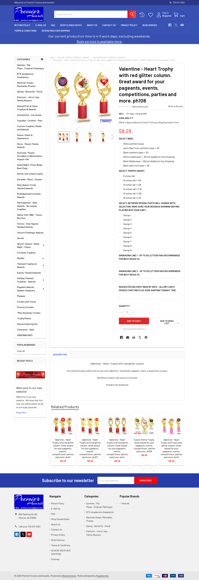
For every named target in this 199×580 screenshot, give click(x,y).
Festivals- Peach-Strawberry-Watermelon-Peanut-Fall (30, 156)
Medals (20, 258)
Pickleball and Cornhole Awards (29, 195)
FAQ (53, 25)
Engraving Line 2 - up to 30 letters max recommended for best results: (149, 273)
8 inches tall (129, 176)
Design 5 (127, 232)
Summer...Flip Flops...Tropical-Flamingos (30, 67)
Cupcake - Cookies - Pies (29, 120)
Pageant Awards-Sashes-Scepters (26, 289)
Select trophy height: (132, 170)
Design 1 (127, 215)
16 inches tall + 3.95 (132, 193)
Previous (54, 136)
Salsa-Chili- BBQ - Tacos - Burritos (30, 216)
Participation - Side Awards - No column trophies (27, 205)
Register (166, 15)
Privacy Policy (129, 25)
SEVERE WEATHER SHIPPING (56, 30)
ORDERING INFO (24, 335)
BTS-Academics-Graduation (25, 75)
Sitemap (55, 559)
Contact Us (109, 25)
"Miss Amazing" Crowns (28, 313)
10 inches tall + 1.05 (132, 180)
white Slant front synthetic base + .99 (141, 148)
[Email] (127, 337)
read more (21, 412)
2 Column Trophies (26, 252)
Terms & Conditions (25, 30)
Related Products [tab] (65, 407)
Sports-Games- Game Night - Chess (28, 245)
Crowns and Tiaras (26, 301)
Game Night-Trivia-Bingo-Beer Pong (30, 166)
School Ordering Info (27, 324)
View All (21, 351)
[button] (167, 322)
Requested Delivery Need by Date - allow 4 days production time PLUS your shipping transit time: (148, 288)
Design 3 (127, 224)
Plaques (21, 296)
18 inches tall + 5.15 (132, 197)
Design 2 (127, 219)
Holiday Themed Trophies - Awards (26, 280)
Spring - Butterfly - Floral (29, 91)
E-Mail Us (41, 25)
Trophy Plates (24, 318)
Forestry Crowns (25, 307)
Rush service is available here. (99, 41)
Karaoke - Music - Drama (29, 179)
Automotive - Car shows (29, 115)
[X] (176, 25)
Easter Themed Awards (29, 272)
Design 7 (127, 241)
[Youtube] (182, 25)
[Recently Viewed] (142, 15)
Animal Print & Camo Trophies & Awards (27, 108)
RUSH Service (149, 25)
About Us (92, 25)
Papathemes (102, 575)
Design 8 (127, 245)
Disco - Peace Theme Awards (27, 146)
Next (112, 136)
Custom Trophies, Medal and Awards (29, 128)
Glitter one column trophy (30, 173)
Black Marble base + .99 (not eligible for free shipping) (148, 161)
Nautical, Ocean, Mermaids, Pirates (26, 84)
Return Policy (22, 25)
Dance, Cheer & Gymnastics (25, 137)
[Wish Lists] (151, 15)
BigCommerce (69, 575)
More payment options (134, 328)
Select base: (126, 138)
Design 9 (127, 250)
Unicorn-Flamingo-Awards (30, 232)
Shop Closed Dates (71, 25)
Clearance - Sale (25, 329)
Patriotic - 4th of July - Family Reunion (28, 99)
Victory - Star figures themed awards (27, 225)
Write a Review (175, 106)
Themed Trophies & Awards (27, 265)
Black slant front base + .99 (136, 165)
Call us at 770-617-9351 (29, 526)
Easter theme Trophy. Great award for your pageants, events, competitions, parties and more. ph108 (144, 445)
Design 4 (127, 228)
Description (60, 354)
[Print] (133, 337)
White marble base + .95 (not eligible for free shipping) (149, 156)
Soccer (20, 238)
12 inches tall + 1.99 (132, 184)
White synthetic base (133, 143)
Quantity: (124, 306)
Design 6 (127, 237)
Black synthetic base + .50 (135, 152)
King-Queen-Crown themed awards (26, 187)
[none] (83, 98)
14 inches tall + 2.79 (132, 189)
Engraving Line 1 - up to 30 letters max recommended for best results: (149, 257)
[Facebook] (169, 25)
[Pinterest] (146, 337)
